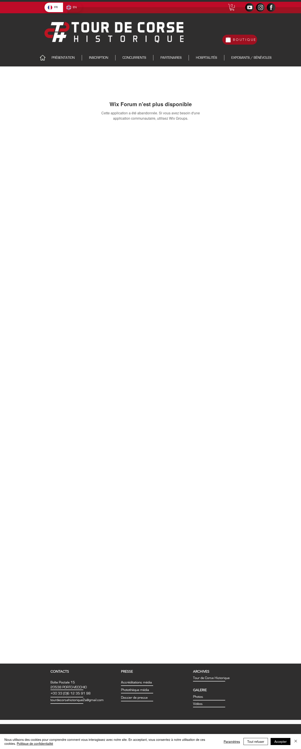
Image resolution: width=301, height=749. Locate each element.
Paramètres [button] (232, 741)
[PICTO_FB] (271, 7)
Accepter (280, 741)
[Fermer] (295, 741)
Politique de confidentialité (35, 743)
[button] (232, 7)
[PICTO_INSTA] (260, 7)
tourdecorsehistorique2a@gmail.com (77, 700)
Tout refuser (255, 741)
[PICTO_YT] (249, 7)
